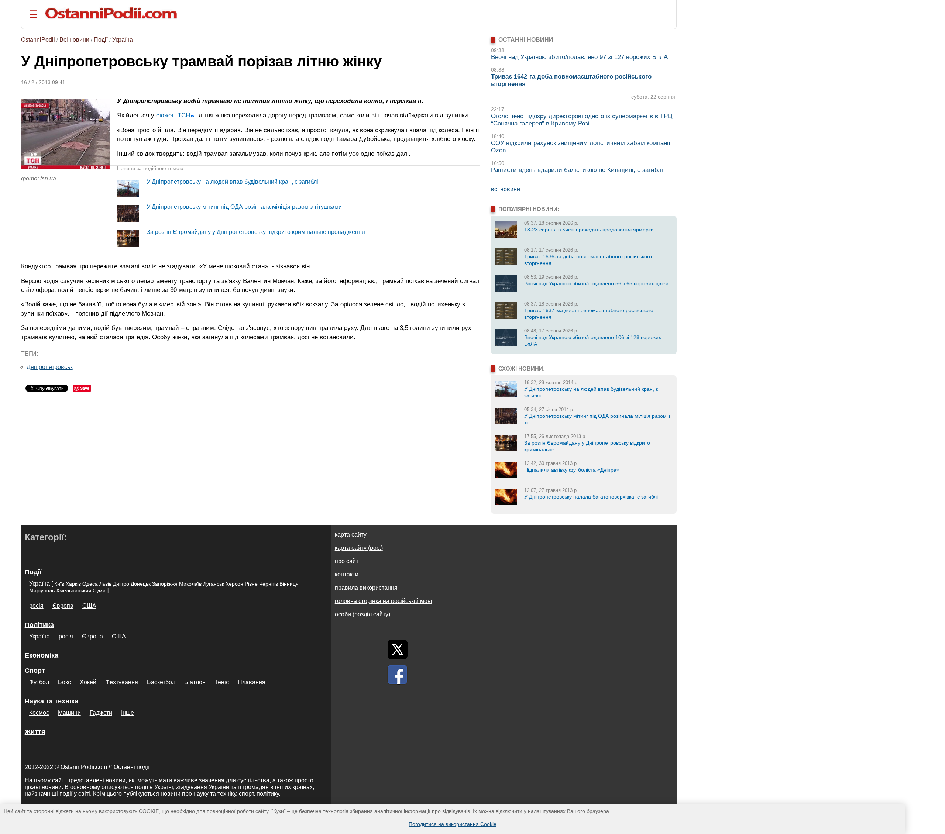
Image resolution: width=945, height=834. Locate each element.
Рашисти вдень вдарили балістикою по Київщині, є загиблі (577, 169)
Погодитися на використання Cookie (452, 824)
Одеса (90, 584)
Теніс (221, 682)
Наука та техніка (51, 701)
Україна (122, 40)
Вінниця (289, 584)
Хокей (88, 682)
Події (101, 40)
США (89, 606)
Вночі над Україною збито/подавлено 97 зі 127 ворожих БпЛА (579, 57)
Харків (73, 584)
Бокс (64, 682)
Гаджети (101, 713)
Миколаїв (190, 584)
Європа (62, 606)
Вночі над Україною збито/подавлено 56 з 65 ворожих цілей (596, 283)
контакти (346, 574)
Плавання (251, 682)
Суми (99, 590)
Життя (35, 731)
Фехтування (121, 682)
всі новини (505, 189)
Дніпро (121, 584)
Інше (127, 713)
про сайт (346, 561)
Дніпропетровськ (50, 367)
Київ (59, 584)
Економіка (41, 655)
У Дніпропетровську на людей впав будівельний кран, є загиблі (232, 182)
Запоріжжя (165, 584)
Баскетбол (161, 682)
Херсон (234, 584)
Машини (69, 713)
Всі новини (74, 40)
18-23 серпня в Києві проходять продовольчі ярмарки (589, 229)
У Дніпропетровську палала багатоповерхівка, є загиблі (591, 497)
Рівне (251, 584)
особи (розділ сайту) (362, 614)
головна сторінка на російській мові (383, 601)
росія (36, 606)
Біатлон (195, 682)
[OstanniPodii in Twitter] (397, 649)
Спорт (35, 670)
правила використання (366, 588)
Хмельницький (73, 590)
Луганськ (213, 584)
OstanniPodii (38, 40)
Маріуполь (42, 590)
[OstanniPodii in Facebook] (397, 674)
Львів (105, 584)
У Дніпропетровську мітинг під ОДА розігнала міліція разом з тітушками (244, 207)
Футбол (39, 682)
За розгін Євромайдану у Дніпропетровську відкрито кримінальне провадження (256, 232)
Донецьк (141, 584)
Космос (39, 713)
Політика (39, 624)
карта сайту (351, 534)
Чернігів (268, 584)
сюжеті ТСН (173, 115)
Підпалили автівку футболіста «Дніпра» (571, 470)
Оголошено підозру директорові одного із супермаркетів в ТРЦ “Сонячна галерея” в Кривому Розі (582, 120)
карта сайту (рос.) (359, 548)
